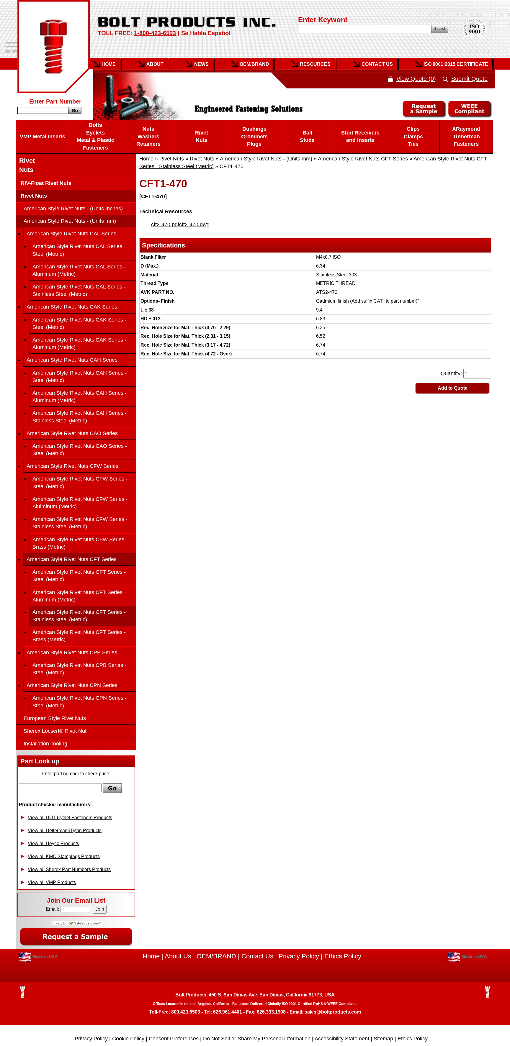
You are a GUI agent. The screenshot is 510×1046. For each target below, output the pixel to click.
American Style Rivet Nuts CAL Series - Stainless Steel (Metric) (78, 290)
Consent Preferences (174, 1039)
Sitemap (383, 1039)
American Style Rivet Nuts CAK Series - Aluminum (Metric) (79, 343)
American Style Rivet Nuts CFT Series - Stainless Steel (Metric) (79, 615)
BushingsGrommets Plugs (254, 136)
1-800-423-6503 (155, 33)
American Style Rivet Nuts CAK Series (72, 307)
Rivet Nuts (201, 136)
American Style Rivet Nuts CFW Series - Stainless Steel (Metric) (80, 522)
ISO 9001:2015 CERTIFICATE (456, 64)
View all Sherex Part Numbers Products (69, 869)
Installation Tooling (45, 744)
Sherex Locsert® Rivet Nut (55, 731)
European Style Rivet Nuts (55, 718)
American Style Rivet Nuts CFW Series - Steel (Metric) (80, 482)
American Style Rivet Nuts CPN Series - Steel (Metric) (79, 701)
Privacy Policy (299, 956)
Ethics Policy (343, 956)
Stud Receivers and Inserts (360, 136)
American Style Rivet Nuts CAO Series (72, 433)
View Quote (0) (416, 79)
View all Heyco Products (53, 843)
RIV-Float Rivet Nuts (45, 183)
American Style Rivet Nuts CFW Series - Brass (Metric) (80, 543)
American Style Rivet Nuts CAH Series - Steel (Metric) (79, 376)
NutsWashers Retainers (148, 136)
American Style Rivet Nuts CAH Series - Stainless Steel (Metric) (79, 416)
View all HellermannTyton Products (65, 830)
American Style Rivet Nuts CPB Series (72, 652)
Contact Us (377, 64)
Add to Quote (453, 388)
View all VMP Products (52, 882)
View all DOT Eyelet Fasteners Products (70, 817)
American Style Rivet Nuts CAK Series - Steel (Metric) (79, 323)
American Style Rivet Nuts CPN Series (72, 685)
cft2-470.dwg (194, 224)
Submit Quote (469, 79)
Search (440, 29)
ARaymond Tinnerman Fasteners (466, 136)
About (155, 64)
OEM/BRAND (216, 956)
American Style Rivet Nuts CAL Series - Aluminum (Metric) (78, 270)
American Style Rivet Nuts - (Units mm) (266, 159)
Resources (315, 64)
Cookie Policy (128, 1039)
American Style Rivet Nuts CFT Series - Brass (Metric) (79, 635)
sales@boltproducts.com (333, 1011)
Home (109, 64)
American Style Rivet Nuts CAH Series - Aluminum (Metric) (79, 396)
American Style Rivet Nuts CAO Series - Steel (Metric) (79, 449)
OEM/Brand (254, 64)
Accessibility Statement (342, 1039)
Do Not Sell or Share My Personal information (256, 1039)
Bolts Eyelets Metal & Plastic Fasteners (95, 136)
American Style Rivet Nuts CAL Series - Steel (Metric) (78, 250)
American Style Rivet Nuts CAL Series (71, 234)
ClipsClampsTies (413, 136)
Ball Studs (307, 136)
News (201, 64)
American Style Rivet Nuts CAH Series (72, 360)
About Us (178, 956)
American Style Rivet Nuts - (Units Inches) (73, 209)
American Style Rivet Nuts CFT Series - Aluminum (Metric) (79, 596)
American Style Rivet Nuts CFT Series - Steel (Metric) (79, 575)
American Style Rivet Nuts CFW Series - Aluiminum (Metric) (80, 502)
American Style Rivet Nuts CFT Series (363, 159)
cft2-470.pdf (165, 224)
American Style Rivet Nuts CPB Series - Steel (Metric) (79, 669)
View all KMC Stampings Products (64, 856)
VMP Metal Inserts (42, 137)
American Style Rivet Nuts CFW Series (72, 466)
